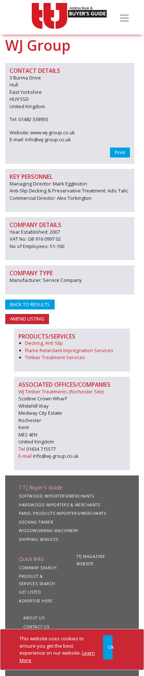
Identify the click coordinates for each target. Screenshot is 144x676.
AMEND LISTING (27, 318)
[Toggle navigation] (124, 17)
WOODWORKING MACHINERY (48, 530)
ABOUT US (33, 617)
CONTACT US (36, 626)
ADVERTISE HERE (35, 601)
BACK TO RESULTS (30, 304)
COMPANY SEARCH (37, 567)
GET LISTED (30, 592)
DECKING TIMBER (36, 522)
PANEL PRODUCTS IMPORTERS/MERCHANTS (62, 513)
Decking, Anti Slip (44, 343)
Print (120, 152)
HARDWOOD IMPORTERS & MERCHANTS (59, 504)
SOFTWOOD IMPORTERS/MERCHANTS (56, 496)
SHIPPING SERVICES (38, 539)
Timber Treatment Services (55, 357)
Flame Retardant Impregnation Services (69, 350)
